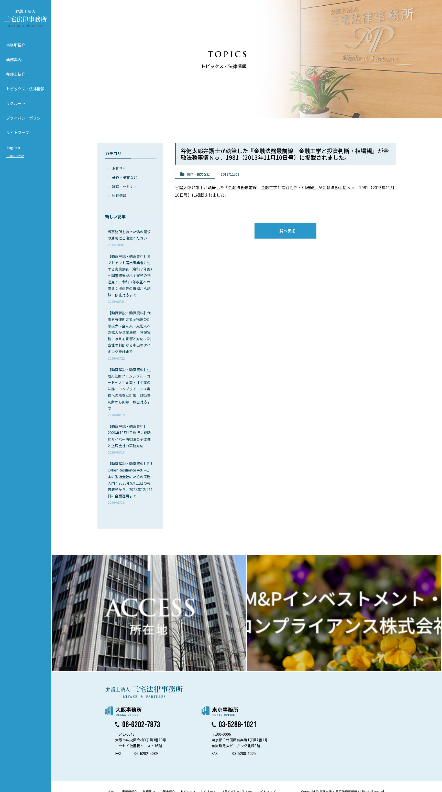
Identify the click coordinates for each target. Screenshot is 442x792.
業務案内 (13, 59)
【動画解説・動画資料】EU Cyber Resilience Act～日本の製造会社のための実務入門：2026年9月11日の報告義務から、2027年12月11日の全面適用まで (130, 483)
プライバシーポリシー (25, 118)
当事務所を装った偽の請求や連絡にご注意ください (129, 238)
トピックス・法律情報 (25, 88)
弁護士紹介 (15, 74)
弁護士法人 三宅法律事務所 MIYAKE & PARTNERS (25, 18)
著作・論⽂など (124, 177)
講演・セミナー (124, 186)
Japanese (15, 155)
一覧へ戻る (285, 231)
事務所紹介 (15, 45)
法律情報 (119, 195)
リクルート (15, 103)
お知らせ (119, 168)
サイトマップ (17, 132)
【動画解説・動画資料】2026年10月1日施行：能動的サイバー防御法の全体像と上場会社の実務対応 (129, 439)
